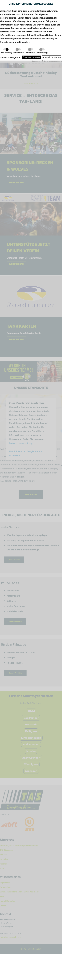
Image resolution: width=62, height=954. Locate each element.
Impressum (36, 61)
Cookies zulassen (31, 57)
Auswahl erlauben (51, 57)
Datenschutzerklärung (53, 61)
